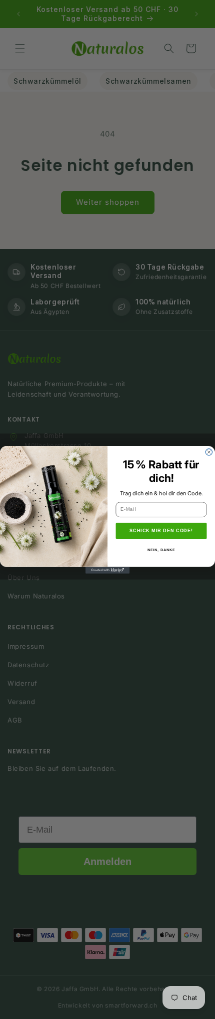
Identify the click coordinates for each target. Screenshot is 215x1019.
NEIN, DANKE (162, 550)
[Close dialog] (209, 451)
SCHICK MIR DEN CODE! (161, 530)
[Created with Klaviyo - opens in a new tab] (108, 570)
